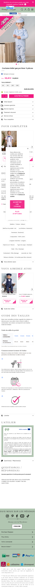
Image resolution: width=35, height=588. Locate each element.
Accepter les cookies (17, 204)
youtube (22, 516)
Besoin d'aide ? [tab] (6, 546)
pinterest (12, 516)
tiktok (28, 516)
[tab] (17, 102)
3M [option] (3, 85)
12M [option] (12, 85)
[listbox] (17, 86)
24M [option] (17, 85)
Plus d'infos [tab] (5, 537)
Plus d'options (17, 213)
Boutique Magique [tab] (7, 532)
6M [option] (8, 85)
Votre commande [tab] (6, 542)
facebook (17, 516)
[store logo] (8, 9)
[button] (16, 64)
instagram (7, 516)
